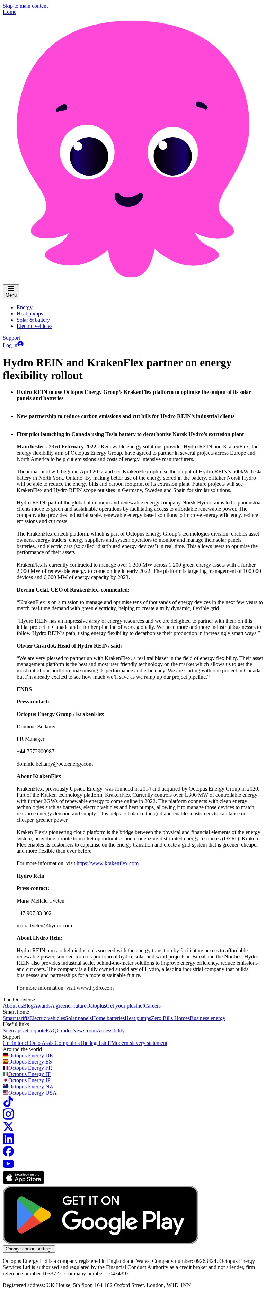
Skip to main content (25, 6)
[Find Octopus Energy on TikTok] (8, 1105)
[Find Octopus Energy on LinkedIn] (8, 1142)
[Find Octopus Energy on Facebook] (8, 1155)
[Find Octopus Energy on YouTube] (8, 1167)
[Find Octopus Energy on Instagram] (8, 1118)
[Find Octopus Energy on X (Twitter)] (8, 1130)
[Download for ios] (23, 1183)
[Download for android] (100, 1242)
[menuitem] (25, 307)
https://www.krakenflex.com (108, 863)
